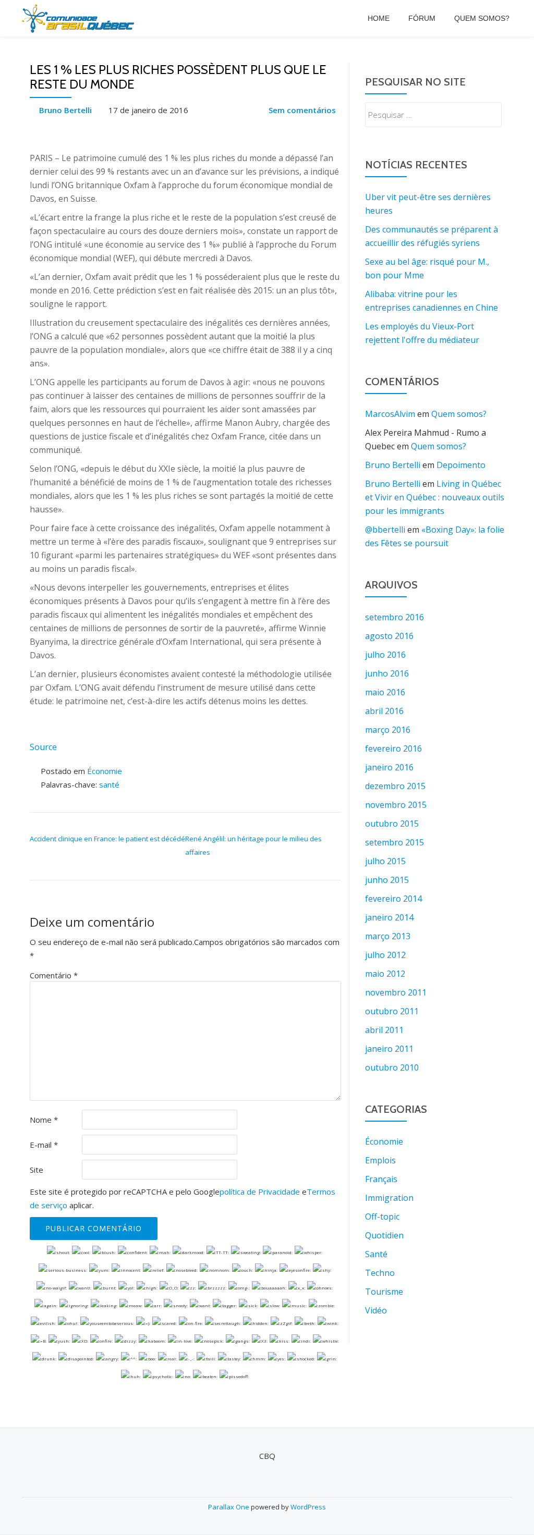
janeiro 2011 (389, 1048)
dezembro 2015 (395, 786)
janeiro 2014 (389, 917)
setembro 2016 (394, 617)
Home (379, 18)
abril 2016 (384, 711)
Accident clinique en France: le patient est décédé (107, 838)
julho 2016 (385, 654)
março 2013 (387, 936)
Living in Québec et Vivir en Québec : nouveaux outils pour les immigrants (434, 497)
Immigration (389, 1198)
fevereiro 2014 (393, 898)
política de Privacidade (260, 1191)
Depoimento (461, 465)
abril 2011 (384, 1030)
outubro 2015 (392, 823)
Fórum (421, 18)
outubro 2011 (392, 1011)
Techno (380, 1273)
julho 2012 (385, 955)
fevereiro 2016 (393, 748)
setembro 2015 (394, 842)
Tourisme (384, 1291)
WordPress (308, 1507)
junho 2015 (387, 880)
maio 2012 (385, 973)
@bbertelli (385, 529)
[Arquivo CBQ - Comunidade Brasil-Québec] (80, 18)
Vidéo (376, 1310)
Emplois (380, 1160)
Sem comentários (302, 110)
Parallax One (229, 1507)
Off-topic (382, 1216)
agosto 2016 (389, 636)
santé (109, 784)
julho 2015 (385, 861)
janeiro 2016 (389, 767)
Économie (104, 771)
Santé (376, 1254)
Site (36, 1169)
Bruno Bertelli (65, 110)
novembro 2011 (396, 992)
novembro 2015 (396, 805)
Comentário (54, 975)
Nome (44, 1119)
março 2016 (387, 729)
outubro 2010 (392, 1067)
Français (381, 1179)
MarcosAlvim (390, 414)
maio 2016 (385, 692)
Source (43, 747)
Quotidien (384, 1235)
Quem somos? (481, 18)
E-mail (44, 1144)
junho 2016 (387, 673)
